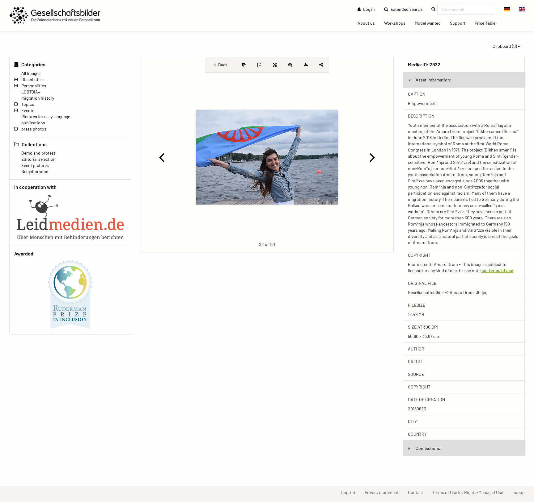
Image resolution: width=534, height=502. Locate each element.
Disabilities (32, 79)
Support (460, 23)
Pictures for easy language (45, 116)
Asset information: (433, 79)
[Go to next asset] (372, 157)
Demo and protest (38, 153)
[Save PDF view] (259, 65)
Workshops (397, 23)
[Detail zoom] (290, 65)
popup (520, 492)
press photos (33, 128)
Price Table (487, 23)
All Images (30, 73)
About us (368, 23)
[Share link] (321, 65)
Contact (418, 492)
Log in (368, 9)
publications (33, 122)
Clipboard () (505, 46)
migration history (37, 98)
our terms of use (497, 270)
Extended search (408, 9)
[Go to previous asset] (162, 157)
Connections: (429, 448)
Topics (27, 104)
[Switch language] (507, 9)
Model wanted (430, 23)
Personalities (33, 85)
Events (27, 110)
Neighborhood (35, 171)
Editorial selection (38, 159)
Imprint (350, 492)
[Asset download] (305, 65)
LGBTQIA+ (30, 91)
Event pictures (35, 165)
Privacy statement (384, 492)
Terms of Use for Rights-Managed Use (470, 492)
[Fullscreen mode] (274, 65)
